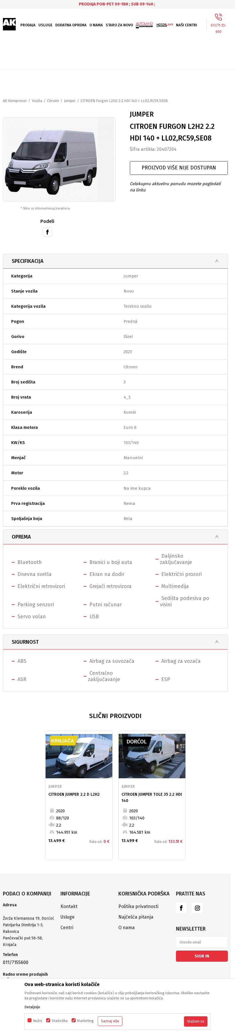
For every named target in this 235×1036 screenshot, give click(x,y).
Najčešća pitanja (135, 917)
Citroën (53, 101)
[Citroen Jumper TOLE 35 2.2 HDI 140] (152, 756)
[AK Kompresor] (9, 24)
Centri (66, 927)
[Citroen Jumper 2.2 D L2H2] (79, 756)
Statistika (60, 1021)
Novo (129, 291)
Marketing (85, 1021)
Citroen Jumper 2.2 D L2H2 (74, 794)
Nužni (37, 1021)
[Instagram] (197, 908)
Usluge (67, 917)
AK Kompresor (15, 101)
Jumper (70, 101)
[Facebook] (47, 231)
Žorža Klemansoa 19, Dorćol (28, 918)
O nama (126, 927)
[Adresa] (29, 912)
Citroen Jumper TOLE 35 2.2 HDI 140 (152, 797)
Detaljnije (32, 1007)
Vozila (37, 101)
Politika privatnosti (138, 906)
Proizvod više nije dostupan (179, 168)
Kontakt (68, 906)
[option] (117, 4)
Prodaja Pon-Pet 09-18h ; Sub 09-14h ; (117, 4)
